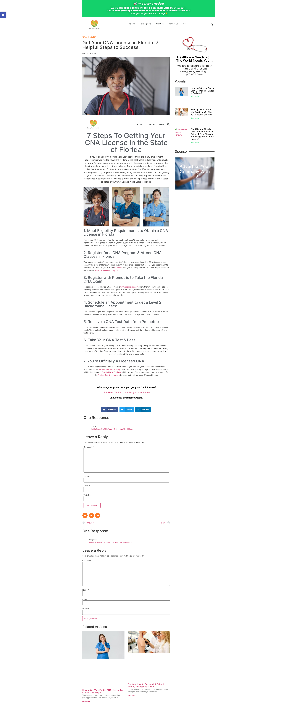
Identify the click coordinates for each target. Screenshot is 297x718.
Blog (184, 24)
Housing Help (145, 24)
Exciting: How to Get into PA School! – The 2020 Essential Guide (147, 685)
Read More (86, 701)
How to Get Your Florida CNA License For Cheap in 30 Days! (202, 90)
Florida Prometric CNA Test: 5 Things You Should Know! (112, 429)
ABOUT (140, 124)
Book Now (160, 24)
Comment (89, 447)
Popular (92, 37)
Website (87, 495)
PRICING (151, 124)
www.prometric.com (129, 287)
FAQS (161, 124)
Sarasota (118, 267)
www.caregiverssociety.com (107, 270)
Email (87, 486)
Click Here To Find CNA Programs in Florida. (126, 392)
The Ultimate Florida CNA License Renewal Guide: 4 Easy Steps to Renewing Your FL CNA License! (202, 134)
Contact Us (173, 24)
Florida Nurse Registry (111, 372)
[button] (3, 15)
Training (131, 24)
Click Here (194, 183)
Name (87, 476)
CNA (84, 37)
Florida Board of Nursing (109, 369)
